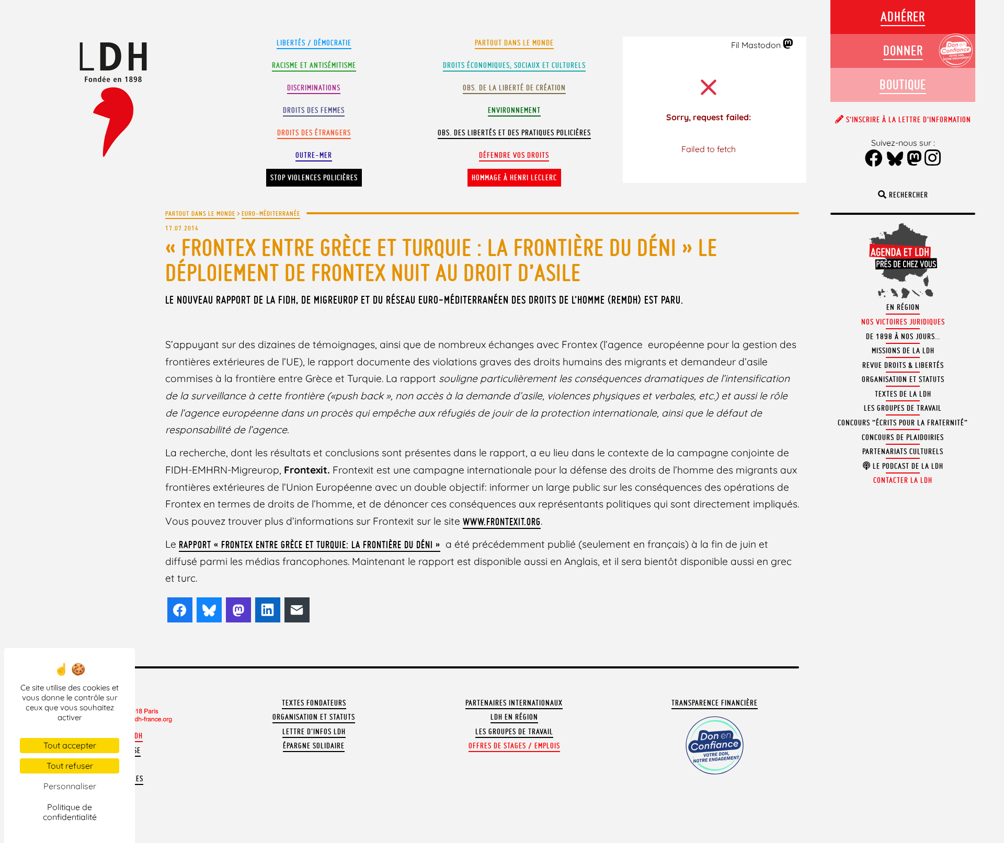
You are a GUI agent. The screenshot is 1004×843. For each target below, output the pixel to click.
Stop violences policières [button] (314, 177)
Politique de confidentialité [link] (70, 812)
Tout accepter (69, 745)
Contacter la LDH (902, 480)
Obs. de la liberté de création (514, 88)
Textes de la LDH (903, 394)
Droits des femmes (314, 110)
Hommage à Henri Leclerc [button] (514, 177)
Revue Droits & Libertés (903, 365)
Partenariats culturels (902, 451)
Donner (903, 50)
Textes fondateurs (314, 703)
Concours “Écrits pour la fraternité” (903, 423)
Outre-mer (313, 155)
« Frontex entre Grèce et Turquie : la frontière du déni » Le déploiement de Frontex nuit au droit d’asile (441, 260)
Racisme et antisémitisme (314, 65)
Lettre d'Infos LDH (314, 731)
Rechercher (907, 195)
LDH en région (514, 717)
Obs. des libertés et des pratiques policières (514, 132)
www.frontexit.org (502, 521)
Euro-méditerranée (271, 213)
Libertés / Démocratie (314, 43)
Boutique (903, 84)
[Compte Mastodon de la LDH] (788, 44)
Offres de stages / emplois (514, 745)
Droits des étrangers (314, 132)
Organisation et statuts (313, 717)
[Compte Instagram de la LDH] (933, 158)
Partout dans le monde (514, 43)
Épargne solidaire (314, 745)
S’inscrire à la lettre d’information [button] (907, 119)
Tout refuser (70, 765)
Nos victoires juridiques (903, 322)
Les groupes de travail (514, 731)
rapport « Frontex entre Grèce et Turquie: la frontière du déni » (309, 544)
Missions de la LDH (903, 350)
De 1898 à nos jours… (903, 336)
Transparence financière (714, 703)
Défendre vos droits (514, 155)
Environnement (514, 110)
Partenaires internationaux (514, 703)
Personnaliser (69, 786)
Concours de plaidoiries (903, 437)
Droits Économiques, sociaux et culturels (514, 65)
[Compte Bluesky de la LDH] (895, 159)
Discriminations (313, 88)
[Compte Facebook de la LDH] (874, 159)
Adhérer (903, 16)
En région (903, 307)
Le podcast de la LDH (907, 466)
